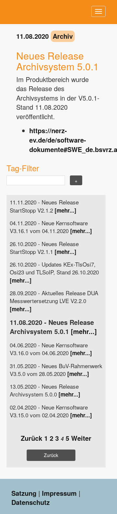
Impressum (59, 493)
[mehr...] (65, 210)
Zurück (31, 438)
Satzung (23, 493)
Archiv (63, 36)
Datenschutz (30, 502)
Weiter (81, 438)
